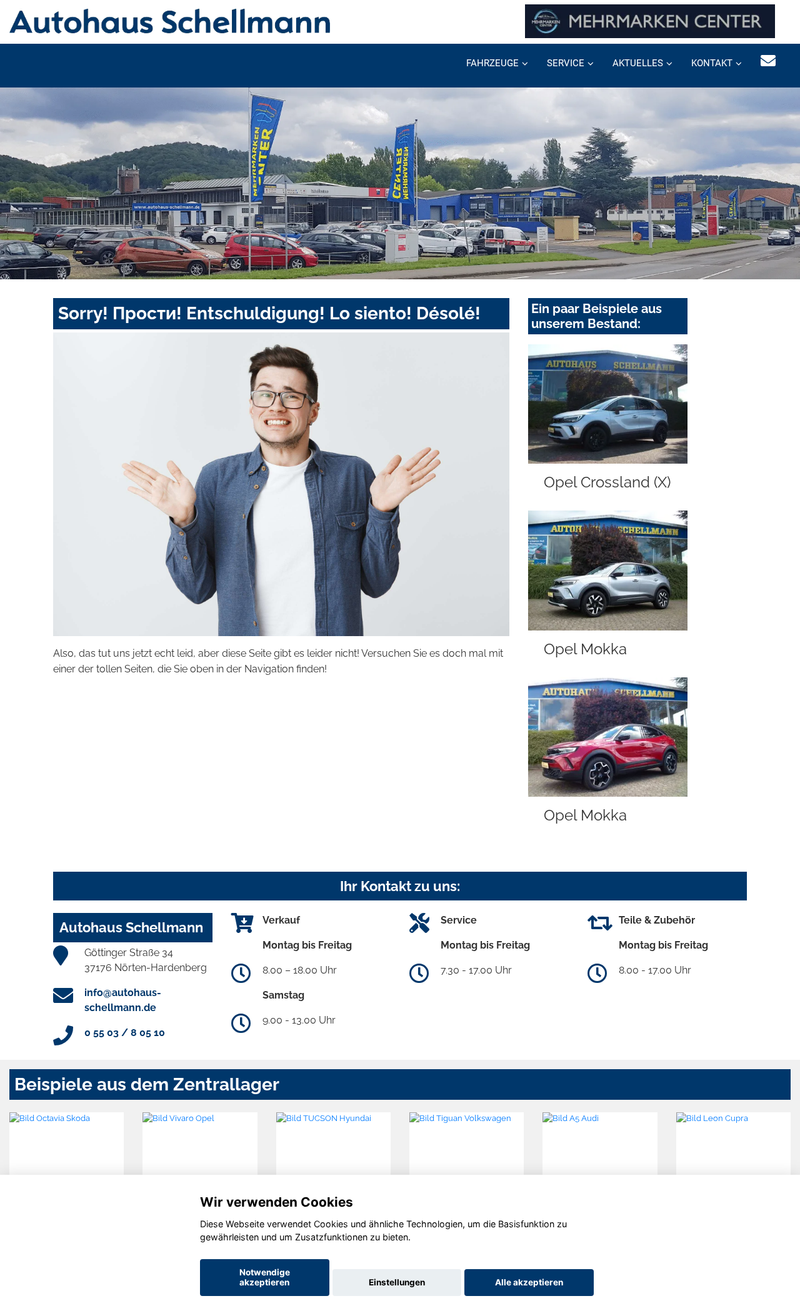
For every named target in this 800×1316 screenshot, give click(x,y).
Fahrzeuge (492, 63)
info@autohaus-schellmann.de (122, 1000)
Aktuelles (637, 63)
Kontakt (711, 63)
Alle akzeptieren (529, 1282)
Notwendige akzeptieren (264, 1277)
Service (565, 63)
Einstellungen (397, 1282)
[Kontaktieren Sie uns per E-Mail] (768, 61)
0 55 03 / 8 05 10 (124, 1033)
